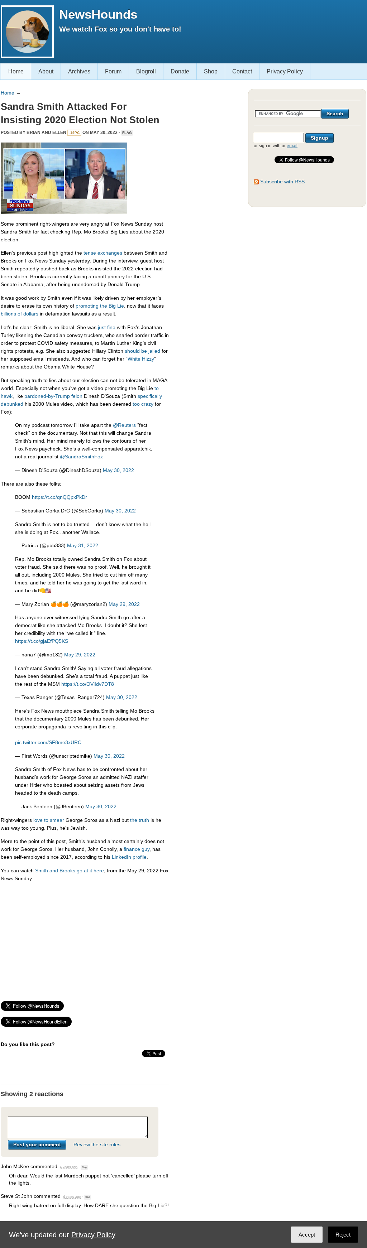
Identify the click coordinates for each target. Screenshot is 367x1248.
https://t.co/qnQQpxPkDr (59, 497)
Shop (211, 71)
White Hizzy (141, 359)
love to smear (48, 820)
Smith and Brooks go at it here (69, 870)
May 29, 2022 (124, 604)
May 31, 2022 (82, 545)
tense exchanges (103, 253)
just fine (106, 327)
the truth (139, 820)
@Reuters (124, 425)
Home (16, 71)
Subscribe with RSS (282, 181)
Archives (79, 71)
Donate (180, 71)
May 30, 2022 (118, 470)
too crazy (143, 404)
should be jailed (142, 351)
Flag (127, 133)
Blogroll (146, 71)
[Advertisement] (85, 938)
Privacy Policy (285, 71)
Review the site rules (96, 1144)
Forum (113, 71)
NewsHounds (98, 14)
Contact (242, 71)
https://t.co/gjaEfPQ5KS (41, 641)
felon (76, 396)
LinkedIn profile (129, 857)
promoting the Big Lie (100, 306)
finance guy (136, 849)
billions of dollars (19, 314)
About (45, 71)
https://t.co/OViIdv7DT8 (87, 684)
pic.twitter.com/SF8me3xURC (48, 742)
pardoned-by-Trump (47, 396)
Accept (307, 1235)
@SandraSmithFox (81, 456)
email (292, 145)
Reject (343, 1235)
